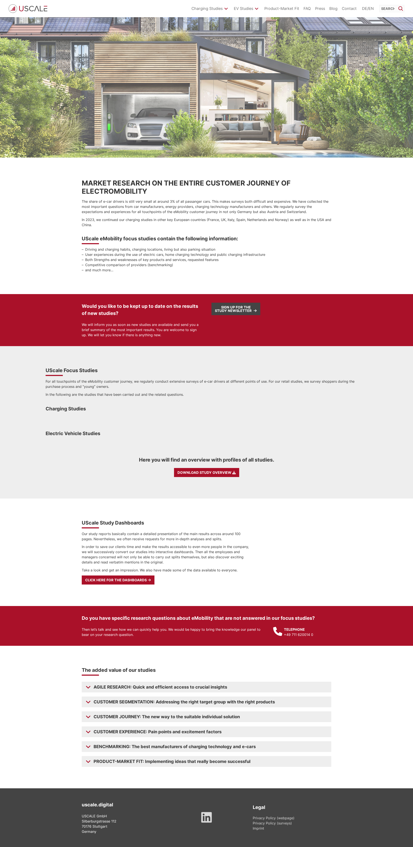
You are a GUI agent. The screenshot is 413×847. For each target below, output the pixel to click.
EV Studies (243, 8)
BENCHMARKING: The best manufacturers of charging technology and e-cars (175, 746)
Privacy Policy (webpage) (273, 818)
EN (371, 8)
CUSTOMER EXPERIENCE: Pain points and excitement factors (158, 731)
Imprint (258, 828)
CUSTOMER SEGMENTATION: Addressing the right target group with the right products (184, 701)
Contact (349, 8)
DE (364, 8)
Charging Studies (207, 8)
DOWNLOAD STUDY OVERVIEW (204, 472)
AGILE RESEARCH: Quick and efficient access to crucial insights (160, 687)
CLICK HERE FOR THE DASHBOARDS (116, 580)
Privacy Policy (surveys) (272, 823)
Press (320, 8)
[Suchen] (400, 8)
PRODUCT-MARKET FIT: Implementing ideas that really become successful (172, 761)
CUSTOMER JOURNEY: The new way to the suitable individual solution (167, 716)
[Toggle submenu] (226, 8)
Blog (333, 8)
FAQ (307, 8)
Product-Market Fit (281, 8)
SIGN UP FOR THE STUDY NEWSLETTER (234, 309)
